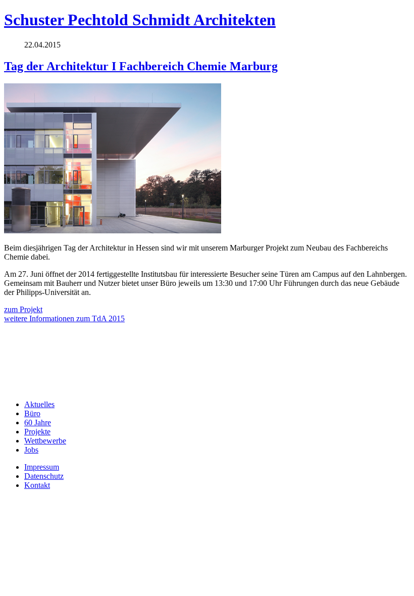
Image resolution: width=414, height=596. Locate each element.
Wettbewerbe (45, 440)
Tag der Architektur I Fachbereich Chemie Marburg (141, 66)
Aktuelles (39, 404)
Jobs (31, 449)
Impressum (41, 467)
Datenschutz (44, 476)
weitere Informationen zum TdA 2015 (64, 318)
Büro (32, 413)
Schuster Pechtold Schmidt (140, 20)
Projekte (37, 431)
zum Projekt (23, 309)
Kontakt (37, 485)
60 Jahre (37, 422)
